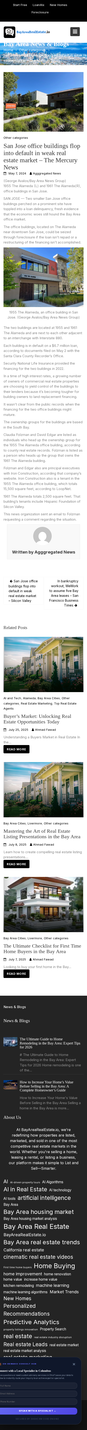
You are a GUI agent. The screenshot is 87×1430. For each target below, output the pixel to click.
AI (5, 1181)
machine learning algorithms (25, 1292)
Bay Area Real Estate (36, 1226)
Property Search (53, 1329)
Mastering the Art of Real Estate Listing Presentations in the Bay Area (42, 833)
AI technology (60, 1190)
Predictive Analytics (31, 1322)
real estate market (64, 1345)
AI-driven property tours (25, 1182)
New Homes (58, 5)
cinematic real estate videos (38, 1257)
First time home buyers (17, 1267)
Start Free (20, 5)
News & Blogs (14, 1007)
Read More (16, 749)
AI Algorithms (52, 1182)
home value (12, 1279)
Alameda (29, 698)
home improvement (22, 1273)
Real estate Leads (25, 1344)
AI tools (9, 1198)
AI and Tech (12, 698)
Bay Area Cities (49, 698)
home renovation (57, 1274)
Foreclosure (40, 12)
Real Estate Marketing (36, 703)
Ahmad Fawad (45, 730)
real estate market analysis (24, 1351)
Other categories (15, 137)
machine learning (52, 1285)
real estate (17, 1336)
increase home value (40, 1279)
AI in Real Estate (25, 1189)
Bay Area (10, 1204)
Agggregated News (47, 173)
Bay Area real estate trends (41, 1242)
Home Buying (54, 1266)
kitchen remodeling (18, 1286)
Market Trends (64, 1291)
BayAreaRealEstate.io (24, 1234)
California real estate (23, 1249)
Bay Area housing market (38, 1211)
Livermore (35, 823)
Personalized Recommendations (26, 1310)
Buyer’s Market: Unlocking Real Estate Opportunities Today (37, 719)
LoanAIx (38, 5)
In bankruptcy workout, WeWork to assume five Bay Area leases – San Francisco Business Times (63, 593)
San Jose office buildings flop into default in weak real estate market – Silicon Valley (23, 591)
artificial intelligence (44, 1197)
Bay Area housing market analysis (30, 1219)
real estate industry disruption (53, 1337)
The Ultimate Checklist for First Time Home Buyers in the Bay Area (42, 948)
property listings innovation (20, 1329)
